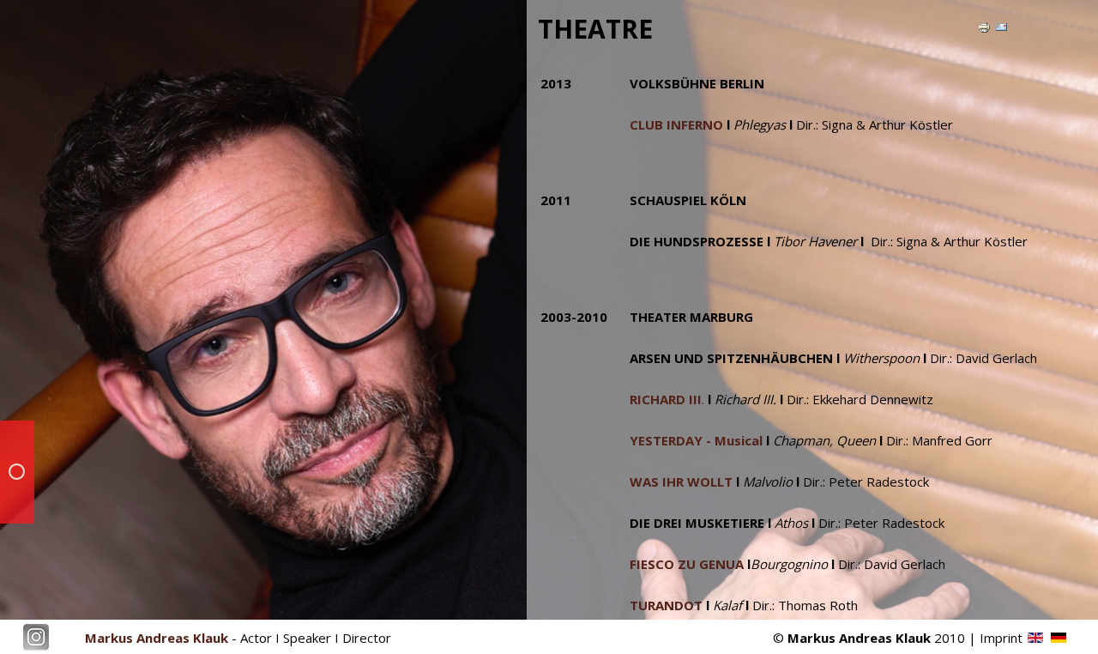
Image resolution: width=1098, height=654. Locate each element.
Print (991, 29)
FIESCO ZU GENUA (687, 563)
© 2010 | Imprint (898, 637)
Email (1009, 29)
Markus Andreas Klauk (156, 637)
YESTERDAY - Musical (696, 440)
